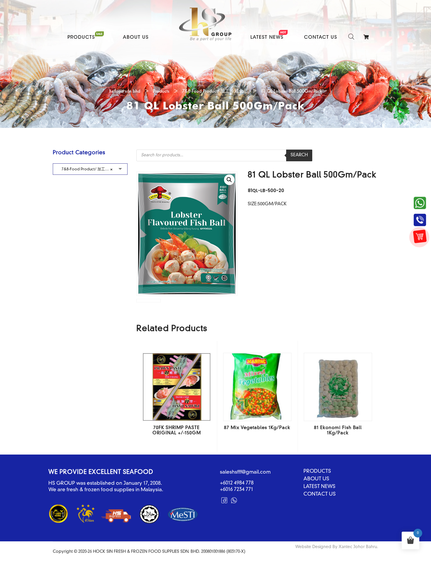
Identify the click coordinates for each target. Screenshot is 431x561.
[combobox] (90, 169)
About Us (136, 37)
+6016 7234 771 (236, 489)
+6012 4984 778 (237, 483)
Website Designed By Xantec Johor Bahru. (336, 547)
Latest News (267, 37)
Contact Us (320, 37)
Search (299, 155)
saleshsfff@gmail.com (245, 472)
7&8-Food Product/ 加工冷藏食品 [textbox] (91, 169)
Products (81, 37)
